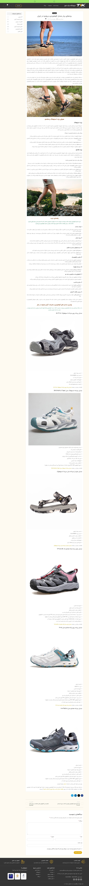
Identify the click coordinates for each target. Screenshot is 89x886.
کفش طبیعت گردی (18, 26)
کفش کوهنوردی (19, 29)
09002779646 (68, 877)
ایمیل (52, 836)
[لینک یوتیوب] (79, 879)
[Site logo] (81, 5)
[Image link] (23, 876)
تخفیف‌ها (38, 874)
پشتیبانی (18, 5)
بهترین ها (54, 13)
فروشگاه (38, 872)
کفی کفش (20, 31)
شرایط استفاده (50, 876)
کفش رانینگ (19, 24)
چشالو (77, 883)
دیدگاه (80, 821)
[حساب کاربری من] (5, 5)
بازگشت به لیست (54, 803)
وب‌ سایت (80, 842)
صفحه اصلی (37, 870)
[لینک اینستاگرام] (81, 879)
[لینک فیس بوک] (82, 795)
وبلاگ (38, 876)
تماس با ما (51, 870)
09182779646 (74, 877)
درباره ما (51, 872)
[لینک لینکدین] (75, 795)
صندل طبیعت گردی (18, 19)
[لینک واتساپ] (76, 879)
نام (81, 836)
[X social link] (78, 795)
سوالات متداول (50, 874)
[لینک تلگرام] (72, 795)
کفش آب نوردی (19, 22)
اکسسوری (20, 17)
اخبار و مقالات (50, 878)
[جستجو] (13, 5)
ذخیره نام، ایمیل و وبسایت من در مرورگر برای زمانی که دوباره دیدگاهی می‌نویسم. (64, 849)
